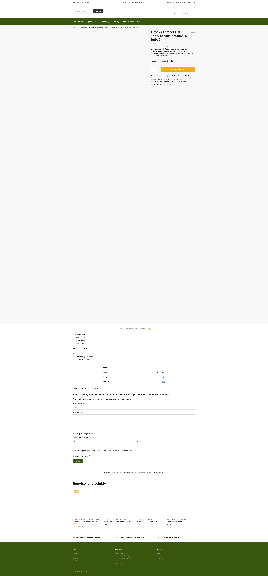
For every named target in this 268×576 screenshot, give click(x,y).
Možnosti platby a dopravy (123, 558)
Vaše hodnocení (79, 403)
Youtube (160, 558)
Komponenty (83, 27)
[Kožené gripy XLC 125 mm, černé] (150, 503)
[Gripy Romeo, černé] (181, 503)
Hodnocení (144, 329)
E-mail (136, 441)
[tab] (120, 327)
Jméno (76, 441)
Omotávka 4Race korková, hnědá (85, 521)
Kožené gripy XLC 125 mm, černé (148, 521)
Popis (120, 329)
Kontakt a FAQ (119, 563)
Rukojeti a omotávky (96, 27)
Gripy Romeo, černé (174, 521)
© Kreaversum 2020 (80, 571)
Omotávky (134, 472)
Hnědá (163, 377)
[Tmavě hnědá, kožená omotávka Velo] (118, 503)
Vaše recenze (78, 413)
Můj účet (175, 14)
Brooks (161, 472)
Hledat (98, 11)
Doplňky (75, 558)
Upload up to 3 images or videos (84, 434)
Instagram (160, 556)
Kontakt (185, 14)
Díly (74, 556)
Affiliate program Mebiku (122, 553)
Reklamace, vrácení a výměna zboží (126, 561)
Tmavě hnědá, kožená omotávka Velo (117, 521)
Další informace (131, 329)
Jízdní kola (76, 553)
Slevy (98, 519)
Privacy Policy (88, 456)
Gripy (153, 519)
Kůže (163, 382)
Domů (75, 27)
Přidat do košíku (178, 69)
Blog (193, 14)
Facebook (160, 553)
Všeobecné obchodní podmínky (125, 556)
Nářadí (75, 561)
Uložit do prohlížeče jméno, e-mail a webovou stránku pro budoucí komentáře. (103, 451)
